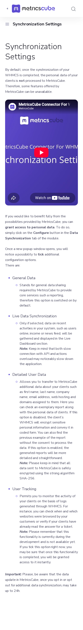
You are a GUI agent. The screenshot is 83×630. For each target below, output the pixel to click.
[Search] (73, 8)
